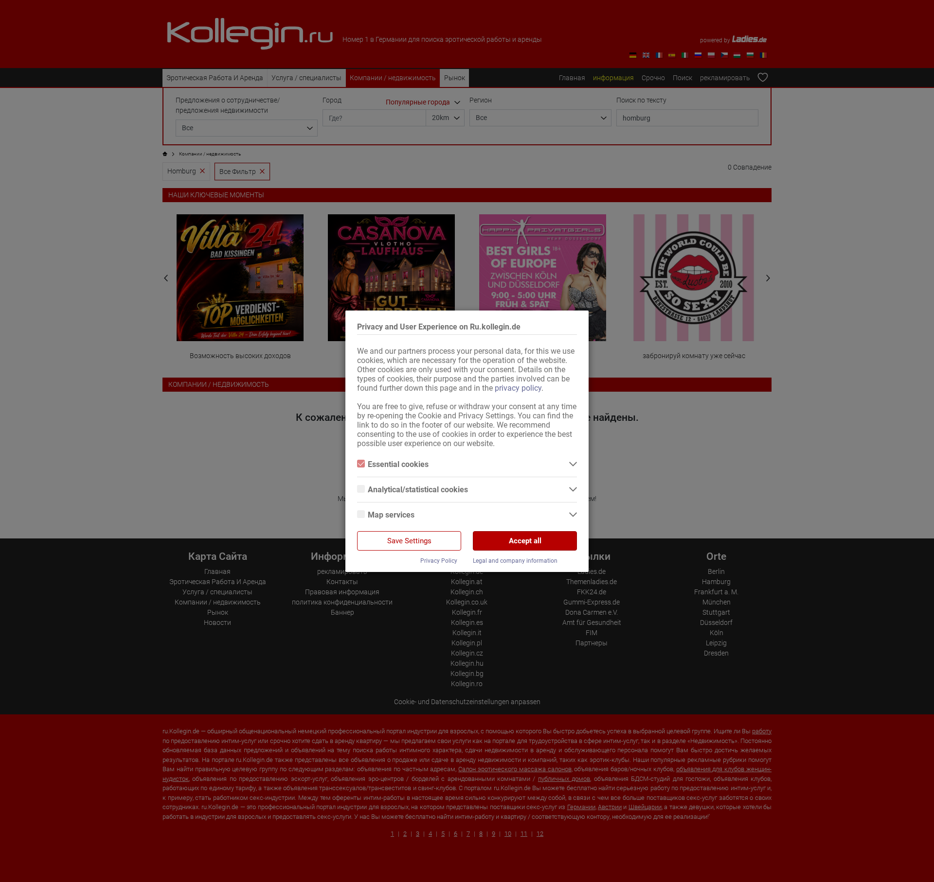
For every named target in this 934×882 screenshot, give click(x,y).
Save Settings (409, 540)
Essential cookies (398, 464)
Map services (391, 514)
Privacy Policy (438, 560)
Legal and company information (515, 560)
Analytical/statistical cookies (418, 489)
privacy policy (518, 388)
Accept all (525, 540)
